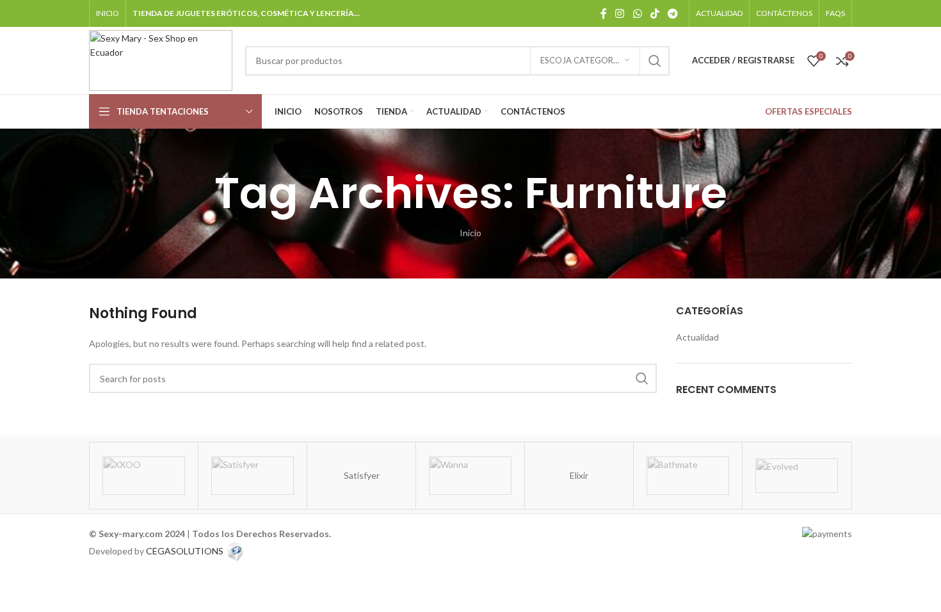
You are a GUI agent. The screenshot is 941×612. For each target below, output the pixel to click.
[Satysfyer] (252, 475)
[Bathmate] (688, 475)
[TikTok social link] (654, 13)
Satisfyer (362, 475)
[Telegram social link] (673, 13)
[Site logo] (160, 59)
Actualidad (697, 337)
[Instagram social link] (620, 13)
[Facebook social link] (603, 13)
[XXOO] (144, 475)
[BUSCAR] (655, 61)
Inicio (470, 232)
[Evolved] (797, 475)
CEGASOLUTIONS (184, 550)
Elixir (579, 475)
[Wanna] (470, 475)
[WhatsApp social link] (637, 13)
